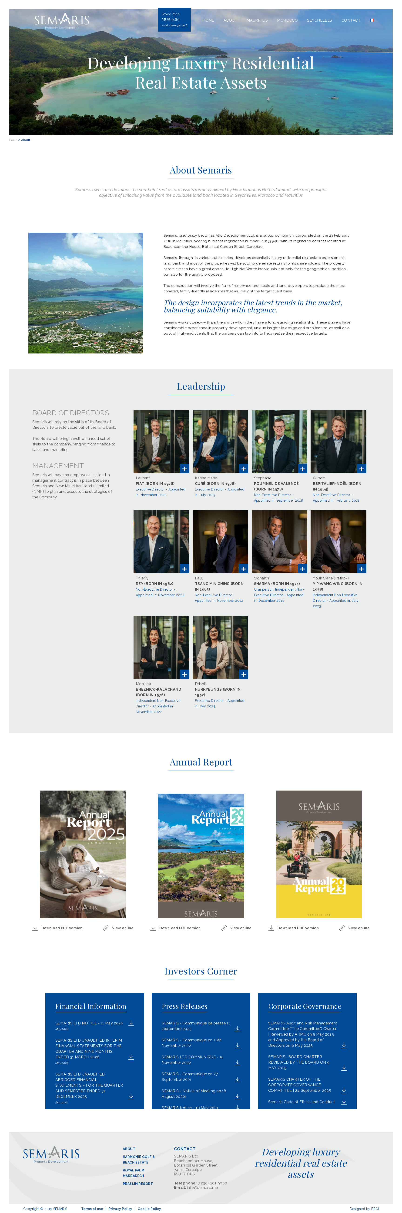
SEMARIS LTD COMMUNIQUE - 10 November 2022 (193, 1060)
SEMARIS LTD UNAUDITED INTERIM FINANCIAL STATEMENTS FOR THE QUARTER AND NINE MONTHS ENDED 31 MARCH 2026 (88, 1051)
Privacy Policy (120, 1209)
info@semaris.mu (202, 1187)
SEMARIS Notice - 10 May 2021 (190, 1108)
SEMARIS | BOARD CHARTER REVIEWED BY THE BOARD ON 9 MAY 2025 (299, 1062)
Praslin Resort (138, 1184)
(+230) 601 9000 (212, 1183)
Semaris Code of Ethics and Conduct (301, 1102)
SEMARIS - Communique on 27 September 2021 (190, 1077)
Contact (351, 20)
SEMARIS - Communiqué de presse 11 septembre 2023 (196, 1026)
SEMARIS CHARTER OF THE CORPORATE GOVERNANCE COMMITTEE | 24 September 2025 (299, 1085)
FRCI (375, 1209)
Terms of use (92, 1209)
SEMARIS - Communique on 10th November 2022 (191, 1043)
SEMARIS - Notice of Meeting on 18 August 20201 (194, 1094)
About (230, 20)
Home (208, 20)
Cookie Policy (149, 1209)
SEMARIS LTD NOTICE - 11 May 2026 (89, 1026)
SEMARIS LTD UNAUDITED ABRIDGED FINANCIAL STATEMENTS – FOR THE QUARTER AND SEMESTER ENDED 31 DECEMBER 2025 (89, 1088)
